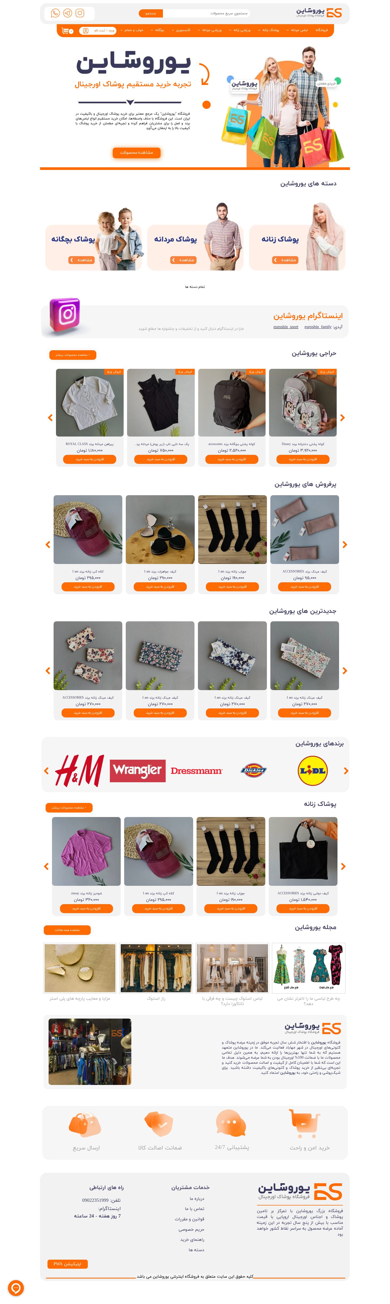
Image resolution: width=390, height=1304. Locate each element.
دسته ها (196, 1250)
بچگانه (159, 30)
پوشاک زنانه (270, 30)
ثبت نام (99, 30)
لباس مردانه (299, 30)
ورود (111, 30)
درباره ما (197, 1199)
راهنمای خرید (192, 1240)
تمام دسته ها (195, 287)
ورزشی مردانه (212, 30)
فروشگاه (322, 30)
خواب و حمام (134, 30)
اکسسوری (183, 30)
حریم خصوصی (191, 1230)
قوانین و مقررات (189, 1219)
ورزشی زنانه (241, 30)
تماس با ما (194, 1209)
